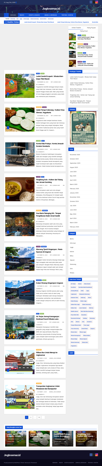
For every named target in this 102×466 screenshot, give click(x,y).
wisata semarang (35, 18)
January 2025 (74, 193)
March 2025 (73, 184)
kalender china (74, 297)
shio (72, 321)
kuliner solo (73, 308)
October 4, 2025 (42, 358)
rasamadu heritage (75, 318)
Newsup (27, 462)
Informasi (80, 44)
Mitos (71, 256)
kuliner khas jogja (75, 304)
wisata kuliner (43, 18)
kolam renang (74, 301)
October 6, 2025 (42, 322)
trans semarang (75, 328)
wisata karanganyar (75, 335)
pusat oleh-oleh (75, 314)
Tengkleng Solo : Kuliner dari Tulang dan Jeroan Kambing (86, 436)
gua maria (73, 287)
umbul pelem (85, 328)
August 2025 (74, 167)
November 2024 (75, 197)
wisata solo (85, 342)
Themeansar (34, 462)
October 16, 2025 (42, 255)
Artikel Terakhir (76, 27)
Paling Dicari (84, 31)
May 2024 (73, 214)
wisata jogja (26, 18)
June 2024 (73, 210)
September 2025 (75, 163)
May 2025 (73, 176)
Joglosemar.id (51, 8)
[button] (93, 15)
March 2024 (73, 222)
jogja (21, 18)
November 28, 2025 (43, 82)
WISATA (22, 15)
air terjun (73, 283)
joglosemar (73, 294)
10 (39, 417)
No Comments (40, 84)
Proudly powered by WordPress (12, 462)
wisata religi (74, 339)
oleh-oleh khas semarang (87, 311)
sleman (77, 321)
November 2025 (75, 154)
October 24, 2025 (42, 219)
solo (17, 18)
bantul (79, 283)
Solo (84, 52)
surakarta (89, 321)
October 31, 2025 (42, 185)
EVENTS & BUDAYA (34, 15)
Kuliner (85, 44)
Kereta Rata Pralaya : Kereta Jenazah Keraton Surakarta (62, 436)
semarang (12, 18)
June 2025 (73, 171)
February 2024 (74, 227)
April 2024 (73, 218)
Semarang (45, 210)
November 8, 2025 (42, 149)
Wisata (83, 35)
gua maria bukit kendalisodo (85, 287)
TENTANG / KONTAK (68, 15)
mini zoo (91, 308)
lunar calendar (82, 308)
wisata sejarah (83, 339)
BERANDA (13, 15)
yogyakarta (73, 345)
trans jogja (86, 325)
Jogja (79, 35)
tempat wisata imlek (76, 325)
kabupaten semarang (84, 294)
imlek (82, 290)
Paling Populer (91, 28)
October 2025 (74, 159)
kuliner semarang (86, 304)
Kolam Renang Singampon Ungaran (49, 283)
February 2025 (74, 188)
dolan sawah (87, 283)
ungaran (93, 328)
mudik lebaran (74, 311)
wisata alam (50, 18)
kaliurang (83, 297)
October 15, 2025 (42, 286)
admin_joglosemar (55, 358)
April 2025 (73, 180)
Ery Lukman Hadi (56, 82)
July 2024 (73, 205)
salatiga (85, 318)
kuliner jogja (83, 301)
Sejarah (80, 52)
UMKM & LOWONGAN (50, 15)
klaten (89, 297)
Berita (72, 239)
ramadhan (83, 314)
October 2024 (74, 201)
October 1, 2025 (42, 391)
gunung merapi (74, 290)
